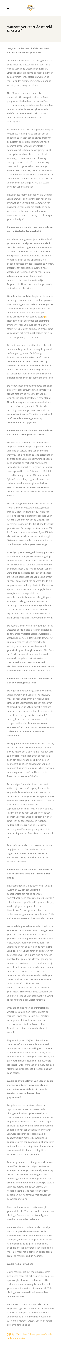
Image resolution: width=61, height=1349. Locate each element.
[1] (45, 316)
